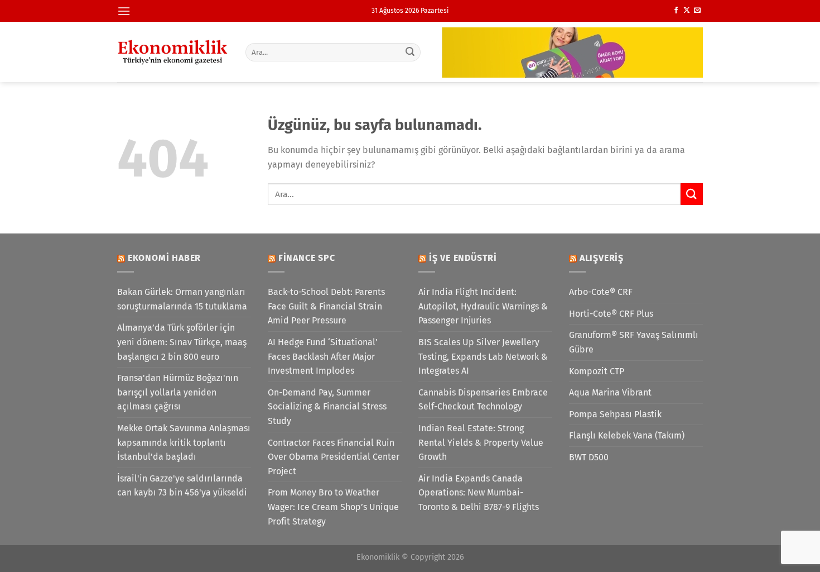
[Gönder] (410, 51)
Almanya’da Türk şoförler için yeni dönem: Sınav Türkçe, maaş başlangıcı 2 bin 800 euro (182, 341)
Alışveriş (602, 257)
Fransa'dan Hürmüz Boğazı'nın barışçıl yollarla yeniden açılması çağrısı (177, 392)
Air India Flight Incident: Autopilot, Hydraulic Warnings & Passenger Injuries (483, 306)
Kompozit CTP (596, 371)
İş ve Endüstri (463, 257)
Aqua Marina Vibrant (610, 392)
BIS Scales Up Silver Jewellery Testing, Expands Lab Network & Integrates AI (483, 356)
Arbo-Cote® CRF (601, 292)
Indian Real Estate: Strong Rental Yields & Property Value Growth (480, 442)
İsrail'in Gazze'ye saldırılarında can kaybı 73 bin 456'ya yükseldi (182, 485)
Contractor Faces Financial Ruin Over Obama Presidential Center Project (333, 456)
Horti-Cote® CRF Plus (611, 313)
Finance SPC (306, 257)
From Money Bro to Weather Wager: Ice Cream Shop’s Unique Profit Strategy (333, 506)
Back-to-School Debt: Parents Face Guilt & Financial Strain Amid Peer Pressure (326, 306)
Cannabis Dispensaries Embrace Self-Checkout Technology (483, 399)
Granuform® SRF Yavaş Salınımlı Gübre (633, 342)
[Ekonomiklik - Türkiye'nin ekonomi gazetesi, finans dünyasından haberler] (173, 52)
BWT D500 (589, 457)
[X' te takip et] (686, 11)
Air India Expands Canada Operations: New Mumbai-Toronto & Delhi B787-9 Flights (478, 492)
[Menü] (124, 11)
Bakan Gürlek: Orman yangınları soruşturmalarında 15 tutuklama (182, 299)
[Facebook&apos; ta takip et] (676, 11)
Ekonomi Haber (164, 257)
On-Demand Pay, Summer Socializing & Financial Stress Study (327, 406)
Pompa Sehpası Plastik (615, 414)
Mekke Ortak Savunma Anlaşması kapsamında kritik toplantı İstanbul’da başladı (183, 442)
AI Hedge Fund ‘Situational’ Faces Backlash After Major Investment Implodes (323, 356)
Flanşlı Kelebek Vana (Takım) (626, 435)
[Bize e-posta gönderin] (697, 11)
